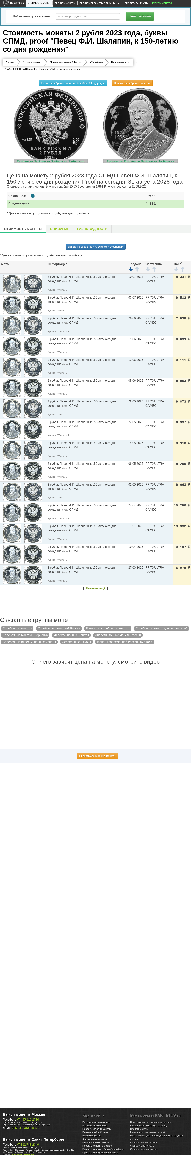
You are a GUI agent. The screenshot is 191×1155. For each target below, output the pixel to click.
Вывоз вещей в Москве (95, 1132)
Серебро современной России (59, 628)
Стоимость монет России (143, 1142)
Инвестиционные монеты (71, 635)
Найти (140, 16)
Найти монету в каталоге (31, 16)
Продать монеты (65, 3)
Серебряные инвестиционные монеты (29, 641)
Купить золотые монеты (95, 1142)
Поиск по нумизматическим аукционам (150, 1122)
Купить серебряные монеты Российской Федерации (73, 83)
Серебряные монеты (17, 628)
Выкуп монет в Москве (24, 1114)
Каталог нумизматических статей (147, 1132)
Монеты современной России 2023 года (124, 641)
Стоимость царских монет (144, 1149)
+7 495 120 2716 (28, 1119)
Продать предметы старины (97, 3)
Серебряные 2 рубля (76, 641)
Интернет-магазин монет (96, 1122)
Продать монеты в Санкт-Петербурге (103, 1149)
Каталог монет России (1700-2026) (148, 1125)
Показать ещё (95, 588)
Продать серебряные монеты (132, 83)
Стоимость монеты (23, 229)
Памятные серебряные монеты (108, 628)
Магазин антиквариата (94, 1125)
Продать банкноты (136, 3)
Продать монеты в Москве (97, 1146)
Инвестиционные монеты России (118, 635)
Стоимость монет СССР (143, 1146)
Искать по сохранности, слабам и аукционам (95, 246)
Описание (59, 229)
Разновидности (92, 229)
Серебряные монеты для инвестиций (161, 628)
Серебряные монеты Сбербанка (25, 635)
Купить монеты (162, 3)
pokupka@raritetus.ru (26, 1127)
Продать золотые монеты (96, 1129)
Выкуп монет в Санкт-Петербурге (33, 1139)
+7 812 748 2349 (28, 1144)
